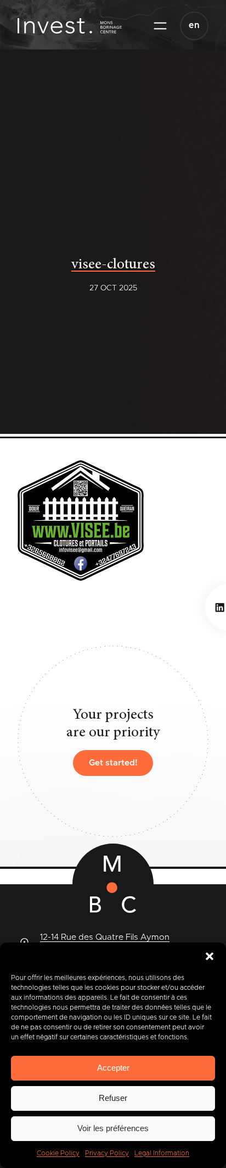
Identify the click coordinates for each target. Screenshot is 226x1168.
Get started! (113, 763)
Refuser (113, 1098)
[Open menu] (160, 26)
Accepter (113, 1067)
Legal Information (161, 1153)
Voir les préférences (113, 1128)
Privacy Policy (107, 1153)
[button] (209, 956)
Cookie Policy (58, 1153)
